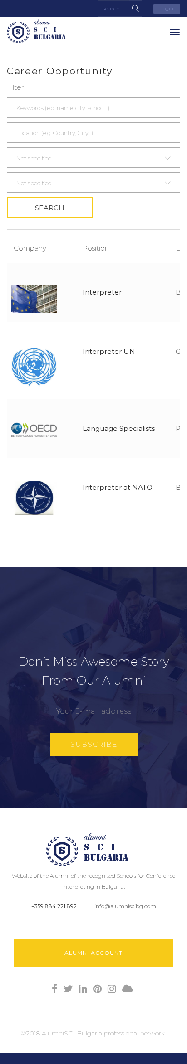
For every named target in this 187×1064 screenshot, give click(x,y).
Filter (15, 87)
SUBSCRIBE (93, 744)
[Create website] (127, 989)
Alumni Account (93, 952)
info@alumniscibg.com (125, 906)
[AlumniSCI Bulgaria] (41, 31)
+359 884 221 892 (54, 906)
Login (166, 8)
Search (49, 207)
